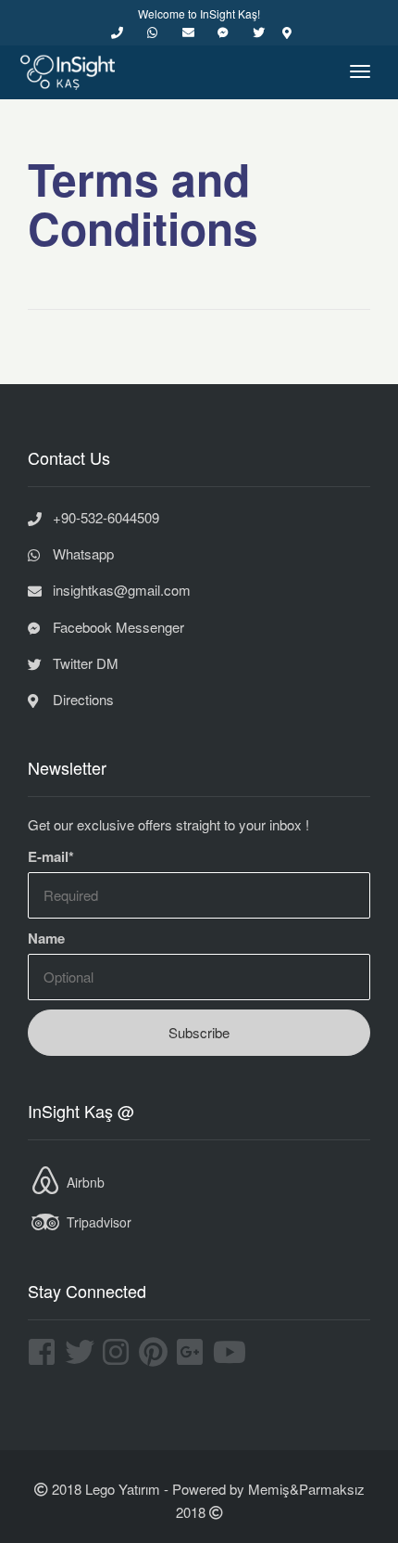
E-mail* (51, 856)
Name (46, 938)
